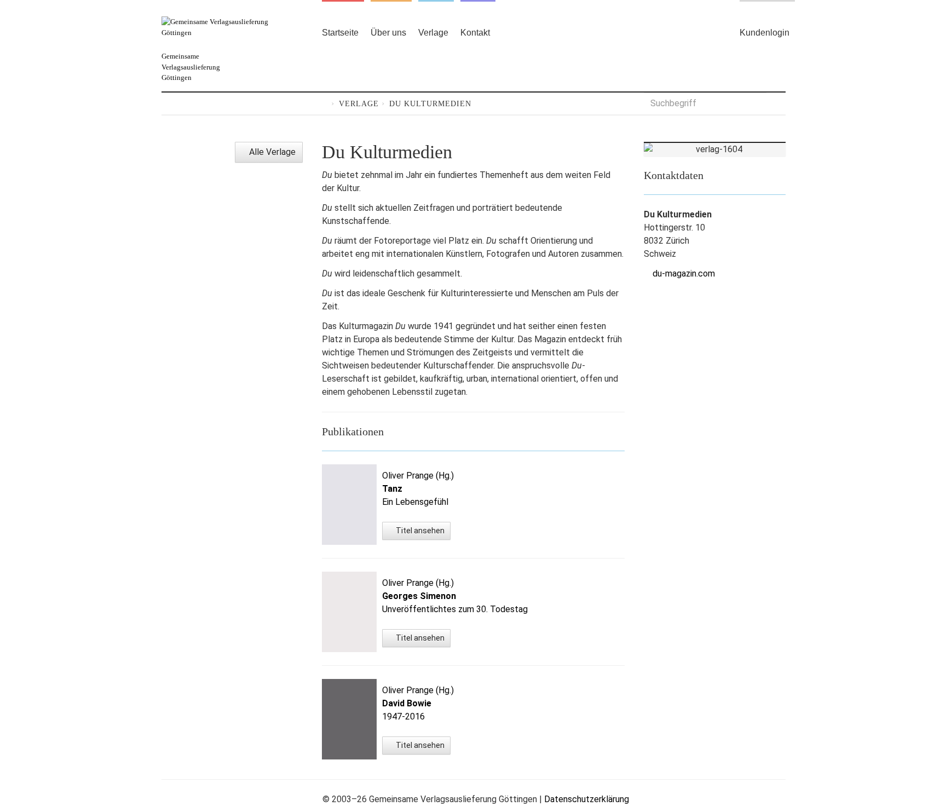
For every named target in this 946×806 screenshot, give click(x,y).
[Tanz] (349, 504)
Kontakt (475, 32)
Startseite (340, 32)
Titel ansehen (419, 530)
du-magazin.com (684, 273)
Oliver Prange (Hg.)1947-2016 (418, 703)
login (764, 32)
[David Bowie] (349, 719)
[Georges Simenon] (349, 612)
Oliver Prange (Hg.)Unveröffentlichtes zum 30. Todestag (455, 596)
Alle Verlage (271, 152)
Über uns (388, 32)
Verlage (433, 32)
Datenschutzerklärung (586, 799)
